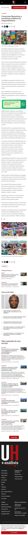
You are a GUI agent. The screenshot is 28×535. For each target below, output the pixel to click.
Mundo (3, 273)
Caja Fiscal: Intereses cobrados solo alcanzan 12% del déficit (10, 402)
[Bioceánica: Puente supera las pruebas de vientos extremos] (24, 410)
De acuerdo (14, 532)
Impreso (4, 266)
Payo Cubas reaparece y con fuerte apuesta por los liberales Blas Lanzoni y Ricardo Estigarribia (14, 328)
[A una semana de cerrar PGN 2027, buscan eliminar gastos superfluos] (24, 420)
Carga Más (14, 437)
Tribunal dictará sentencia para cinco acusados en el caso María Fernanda (12, 322)
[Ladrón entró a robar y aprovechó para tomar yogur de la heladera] (24, 283)
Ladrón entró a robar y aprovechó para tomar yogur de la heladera (9, 284)
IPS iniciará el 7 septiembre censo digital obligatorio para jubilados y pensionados (10, 351)
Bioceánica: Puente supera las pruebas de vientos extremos (9, 412)
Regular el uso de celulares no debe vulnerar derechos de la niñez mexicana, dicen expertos (10, 275)
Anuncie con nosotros (18, 471)
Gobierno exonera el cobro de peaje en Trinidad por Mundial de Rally (9, 369)
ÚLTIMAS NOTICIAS (19, 7)
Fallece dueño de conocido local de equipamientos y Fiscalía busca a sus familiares (12, 311)
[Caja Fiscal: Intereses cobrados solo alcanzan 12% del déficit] (24, 400)
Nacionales (4, 282)
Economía (3, 13)
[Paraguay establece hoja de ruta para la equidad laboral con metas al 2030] (24, 383)
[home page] (14, 2)
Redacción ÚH (16, 286)
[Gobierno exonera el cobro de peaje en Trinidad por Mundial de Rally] (24, 367)
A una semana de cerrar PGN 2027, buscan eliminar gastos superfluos (10, 422)
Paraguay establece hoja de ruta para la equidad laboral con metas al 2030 (9, 385)
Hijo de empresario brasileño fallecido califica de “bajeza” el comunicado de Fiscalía (14, 317)
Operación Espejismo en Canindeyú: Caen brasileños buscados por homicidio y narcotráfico (13, 334)
